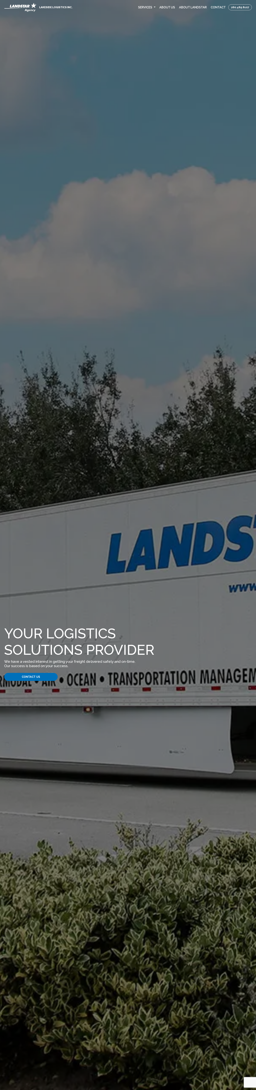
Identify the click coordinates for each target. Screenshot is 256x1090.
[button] (147, 7)
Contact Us (31, 676)
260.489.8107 (240, 7)
